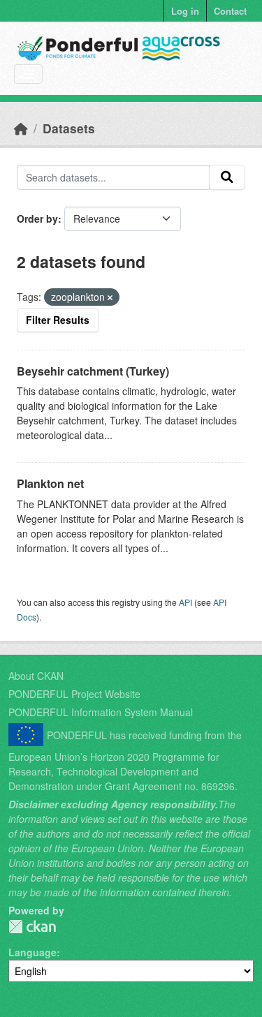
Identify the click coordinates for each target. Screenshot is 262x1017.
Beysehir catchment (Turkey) (93, 371)
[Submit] (227, 177)
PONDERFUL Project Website (74, 694)
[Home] (21, 128)
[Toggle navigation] (28, 74)
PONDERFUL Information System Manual (100, 712)
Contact (230, 10)
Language (32, 952)
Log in (185, 10)
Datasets (69, 128)
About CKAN (36, 676)
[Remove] (110, 297)
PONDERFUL (32, 926)
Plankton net (50, 483)
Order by (37, 218)
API (185, 602)
